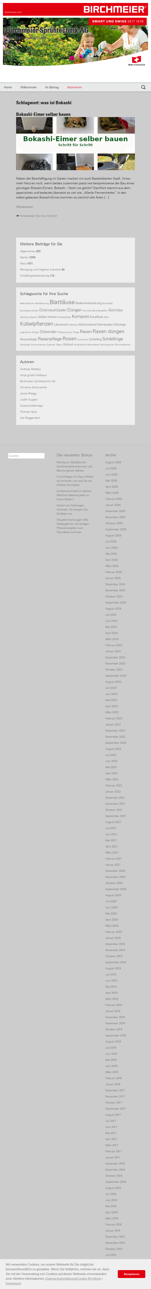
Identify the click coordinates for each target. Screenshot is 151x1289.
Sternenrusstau (38, 344)
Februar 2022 (113, 785)
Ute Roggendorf (30, 418)
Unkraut (68, 344)
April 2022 (111, 773)
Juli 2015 (110, 1255)
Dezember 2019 (115, 944)
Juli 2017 (110, 1121)
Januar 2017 (112, 1157)
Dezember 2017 (115, 1090)
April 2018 (111, 1066)
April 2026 (111, 486)
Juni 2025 (111, 547)
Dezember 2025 (115, 511)
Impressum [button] (13, 1283)
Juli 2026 (111, 468)
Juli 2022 (111, 755)
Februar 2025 (113, 572)
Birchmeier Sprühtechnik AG (37, 381)
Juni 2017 (111, 1127)
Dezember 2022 (115, 730)
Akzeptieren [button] (132, 1274)
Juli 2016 (110, 1194)
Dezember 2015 (115, 1236)
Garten (24, 257)
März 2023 (112, 712)
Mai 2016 (111, 1206)
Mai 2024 (111, 627)
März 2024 (112, 639)
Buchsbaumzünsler (29, 310)
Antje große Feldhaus (33, 375)
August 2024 (113, 608)
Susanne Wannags (31, 405)
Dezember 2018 (115, 1017)
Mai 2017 (111, 1133)
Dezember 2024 (115, 584)
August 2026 (113, 462)
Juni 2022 (111, 761)
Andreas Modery (30, 369)
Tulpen (59, 344)
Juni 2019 (111, 980)
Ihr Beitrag (52, 87)
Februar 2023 (113, 718)
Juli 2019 (110, 974)
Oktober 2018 (113, 1029)
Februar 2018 (113, 1078)
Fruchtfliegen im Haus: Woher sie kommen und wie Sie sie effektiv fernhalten (75, 481)
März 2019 (111, 999)
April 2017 (111, 1139)
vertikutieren (80, 344)
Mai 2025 (111, 553)
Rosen (70, 338)
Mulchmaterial (87, 324)
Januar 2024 (113, 651)
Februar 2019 (113, 1005)
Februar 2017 (113, 1151)
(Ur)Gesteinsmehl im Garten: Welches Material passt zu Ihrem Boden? (74, 495)
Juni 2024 (111, 621)
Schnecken (82, 339)
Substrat (51, 344)
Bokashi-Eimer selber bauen (43, 114)
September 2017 (115, 1108)
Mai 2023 (111, 700)
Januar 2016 (112, 1230)
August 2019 (113, 968)
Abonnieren (74, 87)
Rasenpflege (50, 338)
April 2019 (111, 993)
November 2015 (115, 1243)
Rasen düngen (108, 331)
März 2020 (112, 925)
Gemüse (115, 310)
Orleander (48, 331)
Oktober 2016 (113, 1175)
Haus (23, 263)
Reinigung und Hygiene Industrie (40, 269)
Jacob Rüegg (28, 393)
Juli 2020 (111, 901)
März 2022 (112, 779)
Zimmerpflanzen (122, 344)
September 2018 (115, 1035)
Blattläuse (62, 302)
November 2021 (115, 804)
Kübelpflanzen (36, 323)
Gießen (42, 317)
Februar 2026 (113, 499)
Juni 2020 (111, 907)
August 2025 (113, 535)
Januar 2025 (113, 578)
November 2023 (115, 663)
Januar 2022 (113, 791)
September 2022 (115, 743)
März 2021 (112, 852)
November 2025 (115, 517)
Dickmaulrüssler (52, 310)
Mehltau (74, 324)
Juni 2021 (111, 834)
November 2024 (115, 590)
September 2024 (115, 602)
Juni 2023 (111, 694)
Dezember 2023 (115, 657)
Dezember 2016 (115, 1163)
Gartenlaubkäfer (100, 310)
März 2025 (112, 566)
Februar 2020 (113, 932)
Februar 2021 (113, 858)
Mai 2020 (111, 913)
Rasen (86, 331)
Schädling (95, 339)
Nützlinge (120, 324)
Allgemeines (27, 251)
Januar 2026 (113, 505)
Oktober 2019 (113, 956)
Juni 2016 (111, 1200)
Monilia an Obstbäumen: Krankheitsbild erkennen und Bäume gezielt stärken (74, 466)
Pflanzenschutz (64, 332)
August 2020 (113, 895)
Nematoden (105, 324)
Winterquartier (107, 344)
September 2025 (115, 529)
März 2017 (111, 1145)
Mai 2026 (111, 480)
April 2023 (111, 706)
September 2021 (115, 816)
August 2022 (113, 749)
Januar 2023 (113, 724)
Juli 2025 (111, 541)
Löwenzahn (61, 324)
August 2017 (113, 1114)
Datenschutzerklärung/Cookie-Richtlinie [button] (73, 1278)
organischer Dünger (29, 332)
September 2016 (115, 1182)
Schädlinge (112, 338)
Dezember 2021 (115, 797)
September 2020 (115, 889)
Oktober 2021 (114, 810)
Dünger (74, 310)
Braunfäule (107, 303)
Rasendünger (28, 339)
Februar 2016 (113, 1224)
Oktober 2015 (113, 1249)
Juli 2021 (111, 828)
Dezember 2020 (115, 871)
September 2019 (115, 962)
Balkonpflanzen (27, 303)
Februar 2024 (113, 645)
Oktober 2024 (114, 596)
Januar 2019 (112, 1011)
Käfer (106, 317)
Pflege (76, 332)
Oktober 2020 (114, 883)
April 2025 (111, 560)
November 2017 (115, 1096)
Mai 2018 (111, 1060)
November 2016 (115, 1169)
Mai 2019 (111, 986)
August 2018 (113, 1041)
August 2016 (113, 1188)
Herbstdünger (64, 317)
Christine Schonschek (33, 387)
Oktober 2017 (113, 1102)
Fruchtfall (86, 310)
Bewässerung (42, 303)
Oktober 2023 (114, 669)
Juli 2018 (110, 1047)
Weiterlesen (24, 207)
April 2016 (111, 1212)
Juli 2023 (111, 688)
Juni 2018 (111, 1054)
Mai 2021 (111, 840)
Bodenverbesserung (88, 303)
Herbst (52, 317)
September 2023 (115, 675)
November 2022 (115, 736)
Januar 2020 (113, 938)
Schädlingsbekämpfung (34, 275)
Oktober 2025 (114, 523)
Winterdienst (93, 344)
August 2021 (113, 822)
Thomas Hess (28, 411)
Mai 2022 (111, 767)
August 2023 (113, 682)
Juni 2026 (111, 474)
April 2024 (111, 633)
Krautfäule (96, 317)
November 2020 (115, 877)
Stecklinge (25, 344)
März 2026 (112, 493)
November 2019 (115, 950)
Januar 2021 (113, 864)
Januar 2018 (112, 1084)
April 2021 (111, 846)
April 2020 (111, 919)
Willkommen (28, 87)
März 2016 (111, 1218)
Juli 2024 (111, 614)
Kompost (80, 316)
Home (8, 87)
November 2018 (115, 1023)
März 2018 (111, 1072)
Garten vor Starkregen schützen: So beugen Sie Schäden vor (72, 509)
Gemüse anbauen (28, 317)
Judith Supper (29, 399)
